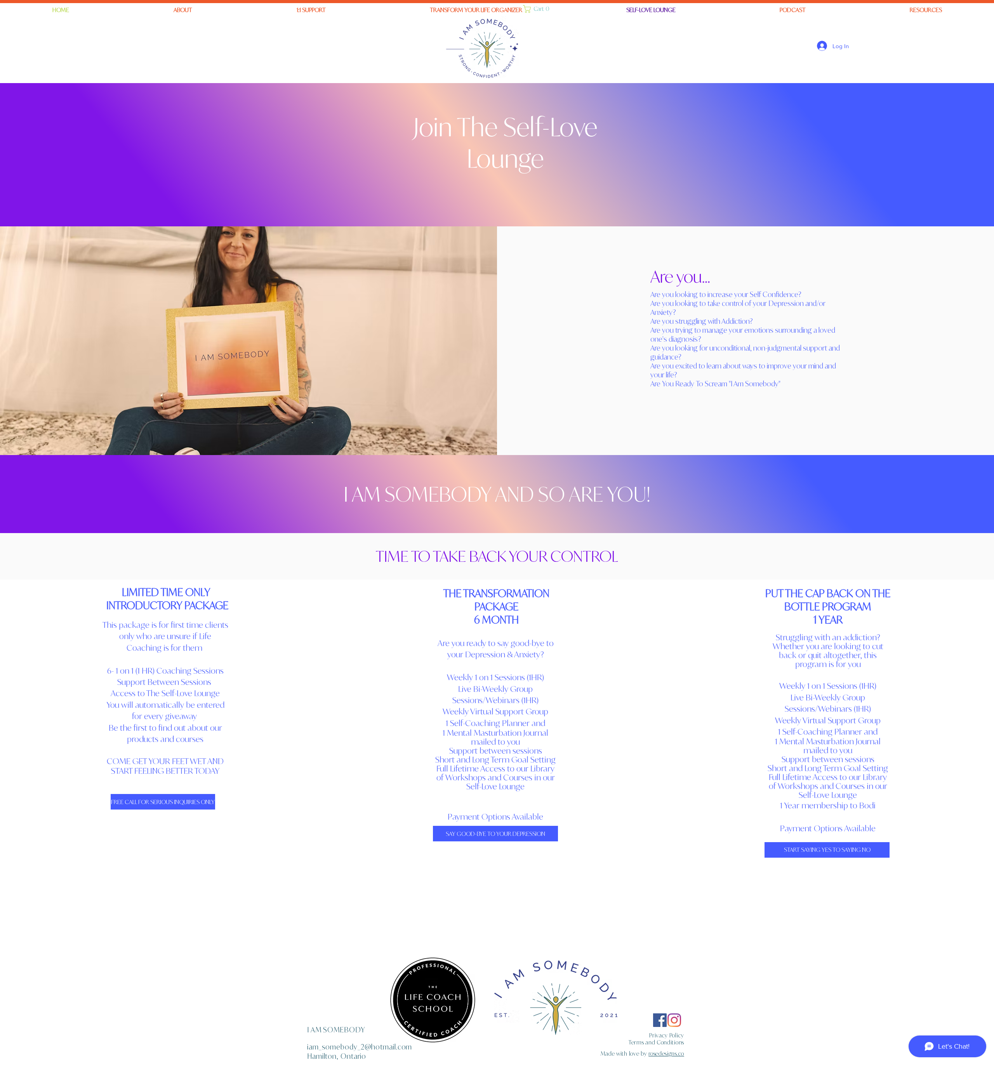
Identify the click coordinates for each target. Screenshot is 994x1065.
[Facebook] (660, 1020)
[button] (476, 10)
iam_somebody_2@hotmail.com (359, 1046)
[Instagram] (674, 1020)
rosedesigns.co (666, 1053)
